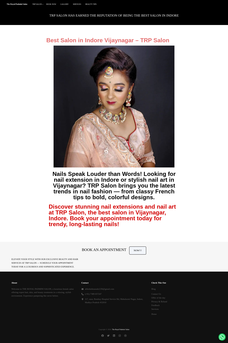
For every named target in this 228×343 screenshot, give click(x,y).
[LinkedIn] (114, 335)
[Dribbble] (125, 335)
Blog (153, 289)
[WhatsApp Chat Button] (222, 337)
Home (154, 314)
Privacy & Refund (159, 301)
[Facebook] (102, 335)
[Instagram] (119, 335)
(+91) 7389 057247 (93, 294)
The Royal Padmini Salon (17, 4)
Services (155, 309)
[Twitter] (108, 335)
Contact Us (156, 294)
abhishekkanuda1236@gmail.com (99, 289)
